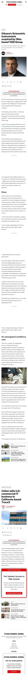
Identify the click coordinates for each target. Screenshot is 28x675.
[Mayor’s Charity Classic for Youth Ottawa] (5, 446)
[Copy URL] (7, 82)
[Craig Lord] (3, 53)
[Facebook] (14, 82)
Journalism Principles (14, 648)
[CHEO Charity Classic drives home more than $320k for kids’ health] (5, 459)
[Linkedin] (20, 82)
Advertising (14, 645)
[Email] (10, 82)
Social (12, 444)
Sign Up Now (14, 671)
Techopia (3, 29)
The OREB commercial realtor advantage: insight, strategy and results (18, 454)
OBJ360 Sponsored (14, 450)
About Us (14, 643)
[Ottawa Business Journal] (14, 2)
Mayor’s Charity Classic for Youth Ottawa (18, 446)
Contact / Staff (14, 646)
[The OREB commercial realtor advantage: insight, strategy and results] (5, 452)
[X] (17, 82)
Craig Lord (9, 52)
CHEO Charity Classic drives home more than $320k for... (18, 460)
